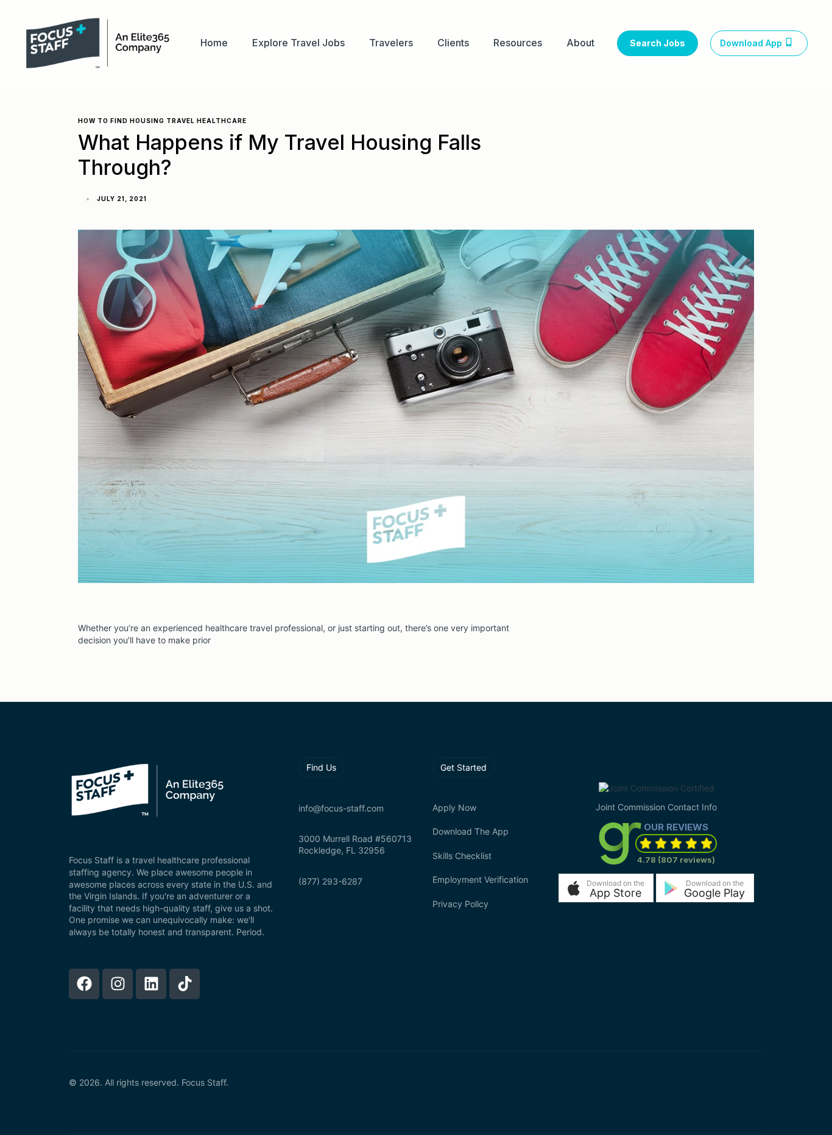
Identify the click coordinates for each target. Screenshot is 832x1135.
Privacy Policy (460, 904)
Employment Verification (480, 879)
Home (214, 43)
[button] (606, 888)
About (580, 43)
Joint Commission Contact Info (656, 807)
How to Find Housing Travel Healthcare (162, 120)
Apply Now (454, 807)
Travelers (391, 43)
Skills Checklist (462, 855)
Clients (453, 43)
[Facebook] (84, 984)
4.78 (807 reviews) (676, 860)
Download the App (470, 831)
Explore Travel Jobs (298, 43)
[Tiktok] (184, 984)
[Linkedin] (151, 984)
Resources (517, 43)
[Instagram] (117, 984)
